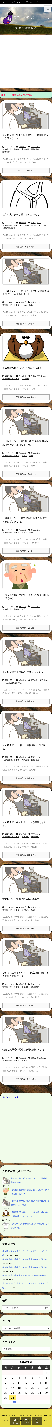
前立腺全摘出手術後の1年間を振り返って (23, 671)
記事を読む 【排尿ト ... (26, 323)
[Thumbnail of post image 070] (26, 728)
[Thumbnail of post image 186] (26, 955)
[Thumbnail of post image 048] (26, 423)
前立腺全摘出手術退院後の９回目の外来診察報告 (24, 1259)
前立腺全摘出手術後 (10, 149)
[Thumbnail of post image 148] (22, 577)
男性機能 (35, 149)
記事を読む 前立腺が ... (26, 397)
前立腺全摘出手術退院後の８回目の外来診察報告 (24, 1267)
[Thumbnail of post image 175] (26, 273)
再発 (39, 222)
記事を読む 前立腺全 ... (26, 170)
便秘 (33, 1057)
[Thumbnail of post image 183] (26, 1032)
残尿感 (24, 1060)
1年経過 (34, 680)
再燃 (33, 222)
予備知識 (22, 376)
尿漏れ (24, 305)
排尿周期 (25, 836)
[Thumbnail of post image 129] (26, 500)
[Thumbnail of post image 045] (26, 350)
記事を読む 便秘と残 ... (26, 1079)
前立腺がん (35, 146)
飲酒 (33, 910)
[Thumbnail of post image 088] (26, 804)
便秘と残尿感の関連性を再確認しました (23, 1049)
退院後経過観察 (9, 228)
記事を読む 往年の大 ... (26, 246)
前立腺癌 (42, 225)
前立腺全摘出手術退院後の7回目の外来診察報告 (24, 1275)
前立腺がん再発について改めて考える (22, 367)
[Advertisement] (26, 61)
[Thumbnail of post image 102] (26, 654)
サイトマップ (17, 2)
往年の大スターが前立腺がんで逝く (20, 214)
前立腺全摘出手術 (9, 225)
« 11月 (14, 1402)
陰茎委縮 (6, 152)
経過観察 (22, 146)
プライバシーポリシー (33, 2)
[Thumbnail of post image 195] (26, 881)
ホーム (6, 2)
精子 (23, 609)
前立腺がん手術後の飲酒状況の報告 (20, 899)
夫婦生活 (25, 149)
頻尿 (31, 305)
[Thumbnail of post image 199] (26, 117)
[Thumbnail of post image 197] (26, 197)
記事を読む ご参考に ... (26, 1005)
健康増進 (22, 222)
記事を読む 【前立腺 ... (26, 628)
